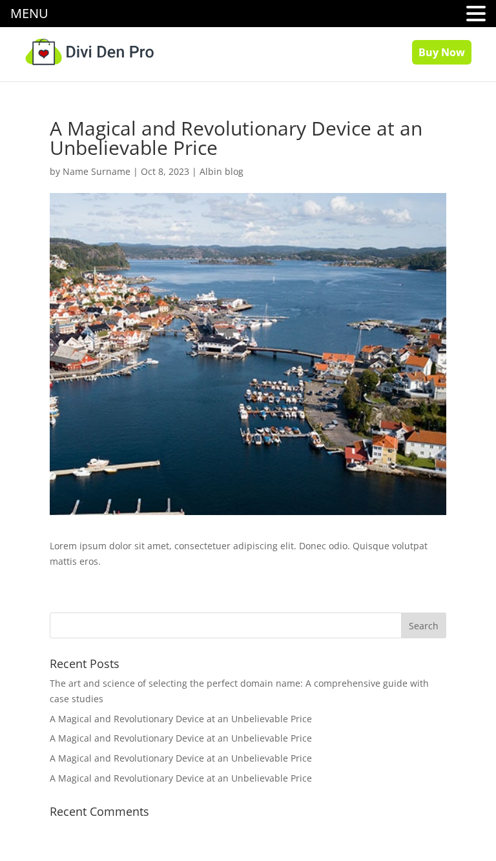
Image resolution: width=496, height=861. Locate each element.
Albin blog (221, 171)
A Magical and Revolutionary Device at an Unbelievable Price (181, 719)
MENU (29, 13)
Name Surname (96, 171)
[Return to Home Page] (89, 51)
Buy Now (441, 52)
